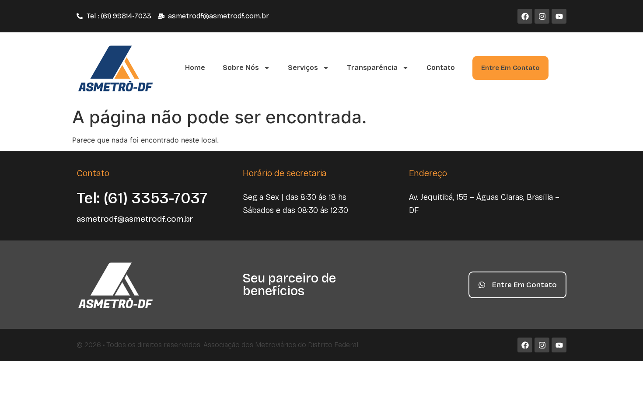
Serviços (303, 67)
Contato (440, 67)
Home (195, 67)
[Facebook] (524, 16)
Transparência (372, 67)
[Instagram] (542, 16)
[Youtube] (559, 16)
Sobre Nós (241, 67)
